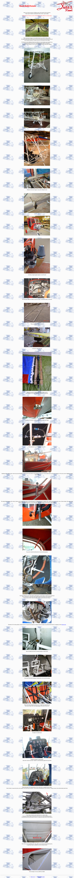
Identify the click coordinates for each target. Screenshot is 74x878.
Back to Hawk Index (41, 876)
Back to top (33, 876)
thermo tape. (64, 624)
